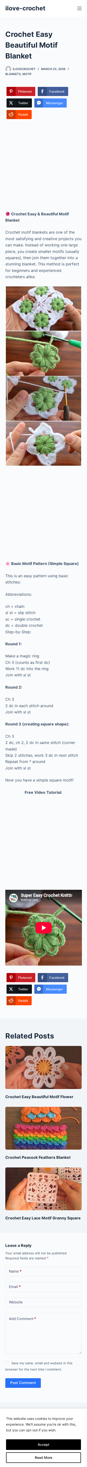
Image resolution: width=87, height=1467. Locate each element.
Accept (43, 1444)
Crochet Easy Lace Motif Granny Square (43, 1218)
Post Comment (23, 1382)
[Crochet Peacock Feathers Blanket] (43, 1128)
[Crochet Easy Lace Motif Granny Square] (43, 1188)
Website (16, 1302)
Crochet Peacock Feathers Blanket (38, 1157)
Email (15, 1286)
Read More (43, 1457)
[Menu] (79, 8)
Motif (27, 74)
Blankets (13, 74)
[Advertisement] (43, 165)
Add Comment (22, 1318)
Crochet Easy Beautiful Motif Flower (39, 1096)
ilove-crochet (25, 8)
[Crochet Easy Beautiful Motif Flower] (43, 1067)
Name (15, 1271)
